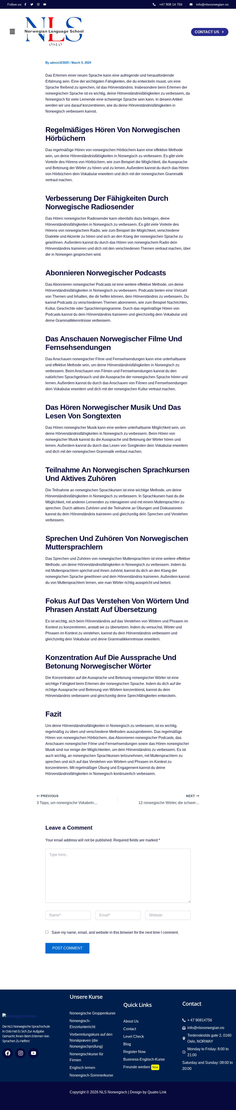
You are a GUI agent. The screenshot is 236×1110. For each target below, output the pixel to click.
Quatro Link (157, 1092)
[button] (12, 32)
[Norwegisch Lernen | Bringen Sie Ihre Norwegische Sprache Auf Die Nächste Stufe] (54, 31)
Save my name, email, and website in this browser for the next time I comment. (115, 932)
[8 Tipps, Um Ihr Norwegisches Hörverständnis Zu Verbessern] (19, 1016)
